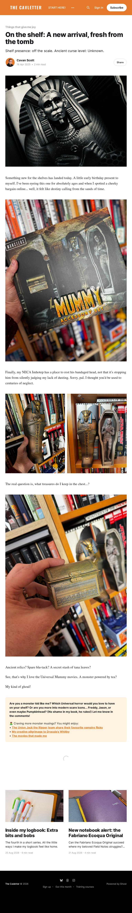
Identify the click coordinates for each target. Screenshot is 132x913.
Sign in (98, 7)
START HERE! (57, 7)
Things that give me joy (20, 27)
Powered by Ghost (117, 883)
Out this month (64, 886)
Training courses (85, 886)
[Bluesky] (61, 880)
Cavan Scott (25, 60)
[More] (72, 7)
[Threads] (67, 880)
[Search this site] (88, 7)
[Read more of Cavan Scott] (10, 62)
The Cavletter (12, 883)
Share (120, 62)
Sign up (47, 886)
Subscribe (116, 7)
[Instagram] (73, 880)
